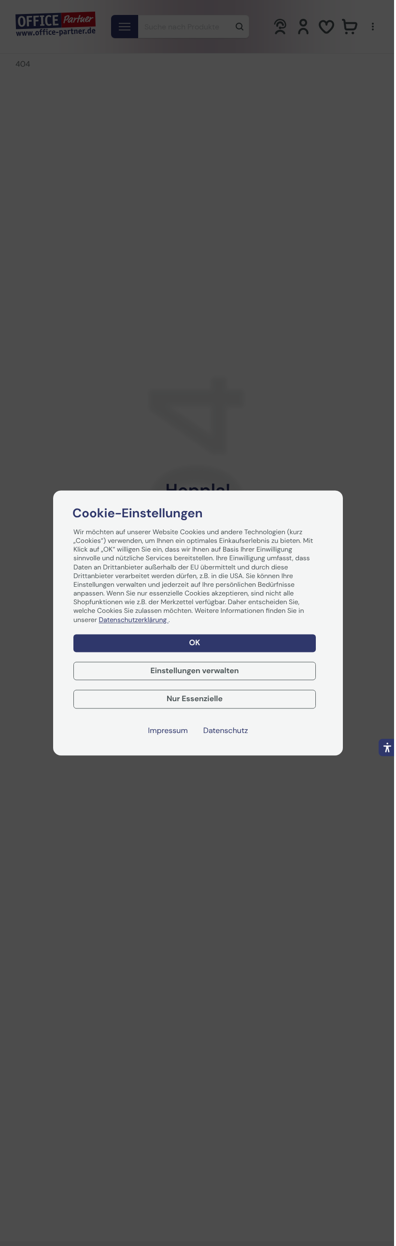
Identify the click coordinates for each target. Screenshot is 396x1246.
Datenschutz (225, 731)
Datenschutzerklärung (134, 620)
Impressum (168, 731)
